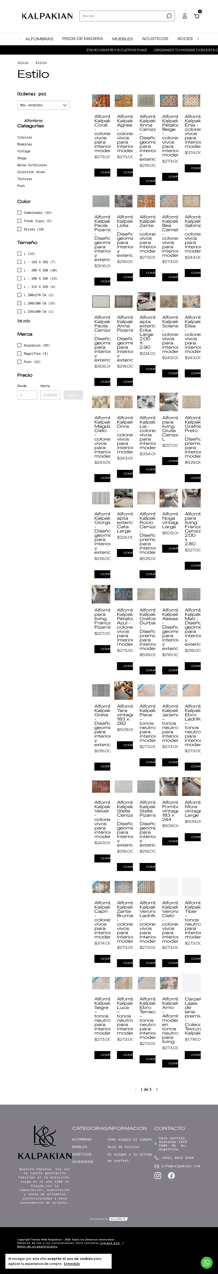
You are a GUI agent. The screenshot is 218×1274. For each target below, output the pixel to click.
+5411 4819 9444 (177, 1158)
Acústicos (81, 1154)
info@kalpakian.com (180, 1166)
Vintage (23, 151)
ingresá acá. (110, 1243)
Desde (22, 386)
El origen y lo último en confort (130, 1158)
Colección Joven (31, 172)
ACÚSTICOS (155, 38)
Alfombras (33, 120)
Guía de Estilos (124, 1147)
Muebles (79, 1147)
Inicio (22, 63)
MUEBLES (122, 38)
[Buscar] (169, 16)
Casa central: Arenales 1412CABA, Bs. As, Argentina (173, 1143)
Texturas (24, 179)
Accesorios (83, 1162)
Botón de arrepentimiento (37, 1246)
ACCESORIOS (192, 38)
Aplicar (73, 395)
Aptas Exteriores (32, 165)
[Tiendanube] (184, 1243)
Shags (22, 158)
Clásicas (24, 137)
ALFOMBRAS (39, 38)
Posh (21, 186)
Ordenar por (32, 93)
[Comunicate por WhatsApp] (207, 1263)
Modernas (24, 144)
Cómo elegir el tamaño (130, 1139)
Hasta (45, 386)
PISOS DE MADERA (82, 38)
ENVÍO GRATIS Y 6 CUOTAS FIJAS (100, 50)
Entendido (72, 1264)
